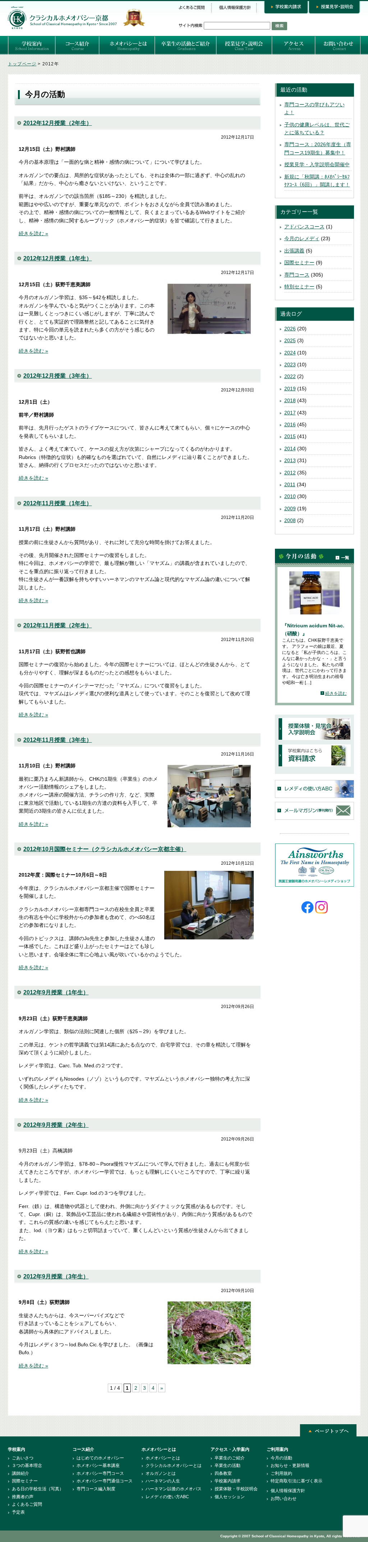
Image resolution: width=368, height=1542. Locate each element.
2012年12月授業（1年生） (57, 258)
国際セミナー (299, 262)
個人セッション (230, 1496)
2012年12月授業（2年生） (57, 123)
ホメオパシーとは (163, 1457)
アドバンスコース (304, 226)
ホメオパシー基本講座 (98, 1465)
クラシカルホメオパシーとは (174, 1465)
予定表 (18, 1512)
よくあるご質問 (27, 1504)
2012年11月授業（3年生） (57, 740)
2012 (290, 472)
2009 (290, 508)
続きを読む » (33, 233)
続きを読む (336, 693)
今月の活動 (281, 1457)
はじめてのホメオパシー (100, 1457)
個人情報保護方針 (288, 1490)
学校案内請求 (227, 1480)
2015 (290, 436)
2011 (289, 484)
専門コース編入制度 (96, 1488)
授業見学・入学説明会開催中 (317, 164)
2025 (290, 340)
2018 (290, 400)
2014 (290, 448)
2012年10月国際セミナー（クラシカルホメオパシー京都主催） (105, 849)
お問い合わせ (283, 1498)
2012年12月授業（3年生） (57, 376)
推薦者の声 (22, 1496)
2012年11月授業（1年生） (57, 503)
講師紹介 (20, 1473)
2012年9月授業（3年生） (56, 1276)
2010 (290, 496)
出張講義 (294, 251)
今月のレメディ (301, 238)
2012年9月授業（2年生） (56, 1125)
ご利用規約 (281, 1473)
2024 (290, 353)
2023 (290, 364)
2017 (290, 412)
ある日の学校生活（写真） (38, 1488)
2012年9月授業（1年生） (56, 992)
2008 (290, 520)
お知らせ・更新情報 (290, 1465)
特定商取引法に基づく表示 (296, 1480)
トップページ (22, 63)
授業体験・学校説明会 (236, 1488)
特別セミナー (299, 286)
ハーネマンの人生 (163, 1480)
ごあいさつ (22, 1457)
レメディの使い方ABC (167, 1496)
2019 (290, 388)
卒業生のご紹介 (230, 1457)
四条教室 (223, 1473)
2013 (290, 460)
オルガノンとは (161, 1473)
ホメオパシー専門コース (100, 1473)
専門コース (296, 275)
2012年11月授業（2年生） (57, 625)
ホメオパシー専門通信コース (105, 1480)
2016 (290, 424)
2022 (290, 376)
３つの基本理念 (27, 1465)
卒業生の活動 (227, 1465)
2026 (290, 328)
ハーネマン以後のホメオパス (174, 1488)
